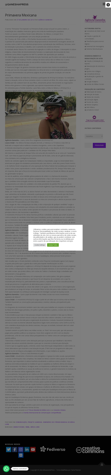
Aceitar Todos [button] (52, 245)
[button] (108, 5)
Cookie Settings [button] (40, 245)
